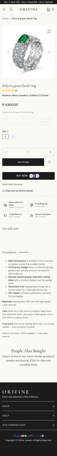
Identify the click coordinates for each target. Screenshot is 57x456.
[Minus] (6, 152)
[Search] (11, 9)
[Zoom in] (49, 31)
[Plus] (50, 152)
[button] (49, 52)
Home (5, 18)
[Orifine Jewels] (28, 9)
